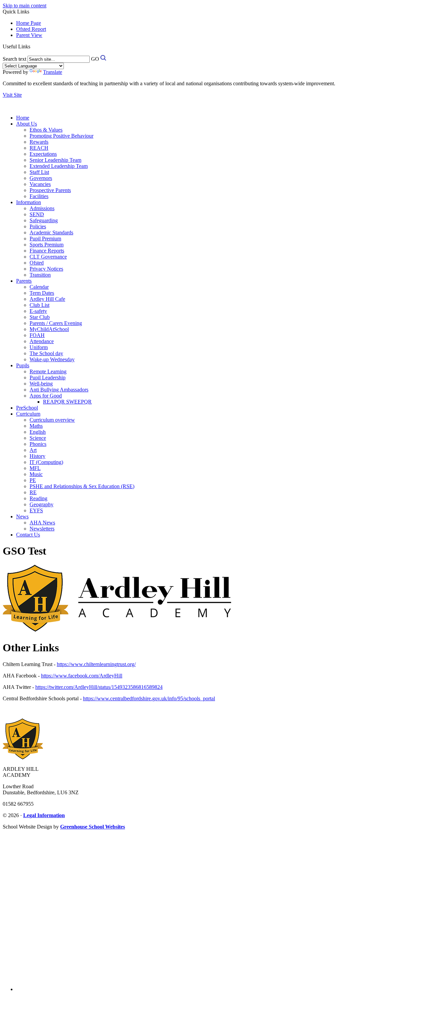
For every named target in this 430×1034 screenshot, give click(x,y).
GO (95, 59)
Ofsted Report (31, 29)
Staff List (39, 172)
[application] (215, 907)
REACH (39, 148)
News (22, 516)
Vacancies (40, 184)
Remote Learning (48, 371)
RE (33, 492)
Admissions (42, 208)
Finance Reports (47, 250)
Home (22, 118)
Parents (24, 281)
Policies (38, 226)
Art (33, 450)
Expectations (43, 154)
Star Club (40, 317)
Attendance (42, 341)
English (38, 432)
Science (38, 438)
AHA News (42, 522)
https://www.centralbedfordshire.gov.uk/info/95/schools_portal (149, 698)
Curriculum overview (52, 420)
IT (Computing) (46, 462)
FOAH (37, 335)
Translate (52, 72)
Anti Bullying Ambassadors (59, 389)
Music (36, 474)
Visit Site (12, 95)
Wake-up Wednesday (52, 359)
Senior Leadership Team (55, 160)
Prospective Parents (50, 190)
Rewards (39, 142)
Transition (40, 275)
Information (28, 202)
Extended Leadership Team (59, 166)
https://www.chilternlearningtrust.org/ (96, 664)
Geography (41, 504)
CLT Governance (48, 257)
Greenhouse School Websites (92, 827)
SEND (37, 214)
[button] (33, 46)
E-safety (38, 311)
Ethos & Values (46, 130)
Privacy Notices (46, 269)
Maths (36, 426)
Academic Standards (51, 232)
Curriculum (28, 414)
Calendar (39, 287)
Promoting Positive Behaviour (61, 136)
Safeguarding (44, 220)
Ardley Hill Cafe (47, 299)
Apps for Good (46, 395)
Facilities (39, 196)
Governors (41, 178)
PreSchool (27, 408)
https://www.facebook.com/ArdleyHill (81, 675)
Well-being (41, 383)
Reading (38, 498)
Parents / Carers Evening (56, 323)
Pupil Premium (45, 238)
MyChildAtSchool (49, 329)
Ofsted (37, 263)
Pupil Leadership (48, 377)
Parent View (29, 35)
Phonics (38, 444)
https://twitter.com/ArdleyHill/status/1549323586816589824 (99, 687)
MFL (35, 468)
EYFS (36, 510)
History (37, 456)
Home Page (28, 23)
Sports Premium (46, 244)
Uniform (39, 347)
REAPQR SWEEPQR (67, 402)
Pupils (22, 365)
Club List (39, 305)
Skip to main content (24, 5)
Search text (14, 59)
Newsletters (42, 528)
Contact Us (28, 534)
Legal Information (44, 815)
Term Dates (42, 293)
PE (33, 480)
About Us (26, 124)
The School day (46, 353)
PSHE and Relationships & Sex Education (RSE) (82, 486)
